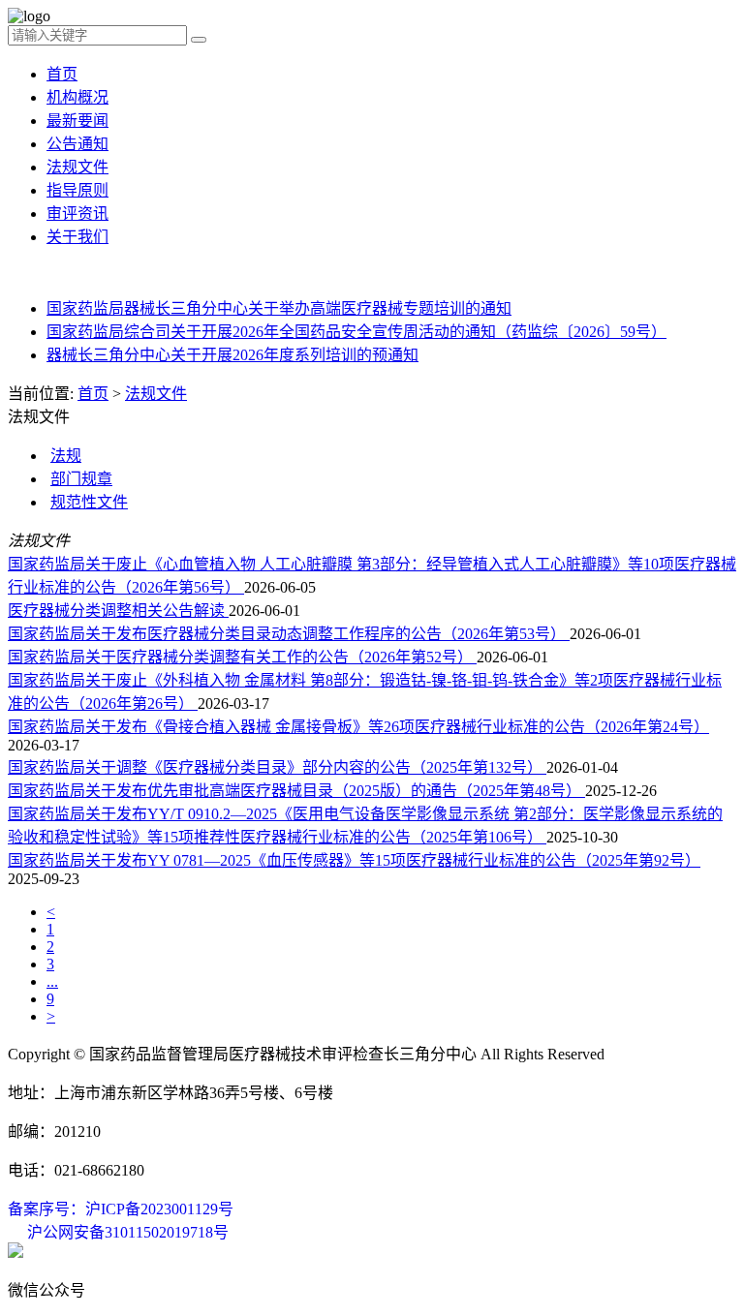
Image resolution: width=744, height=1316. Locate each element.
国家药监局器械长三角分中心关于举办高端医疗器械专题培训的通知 (279, 308)
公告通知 (77, 144)
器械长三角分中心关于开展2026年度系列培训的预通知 (232, 355)
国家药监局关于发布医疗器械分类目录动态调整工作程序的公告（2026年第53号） (289, 634)
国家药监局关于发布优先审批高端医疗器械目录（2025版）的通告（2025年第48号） (296, 790)
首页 (62, 74)
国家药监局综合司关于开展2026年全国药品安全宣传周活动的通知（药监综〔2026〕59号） (356, 331)
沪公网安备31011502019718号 (128, 1232)
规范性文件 (89, 502)
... (52, 981)
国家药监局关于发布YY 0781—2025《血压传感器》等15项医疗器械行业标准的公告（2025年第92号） (354, 860)
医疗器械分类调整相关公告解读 (118, 610)
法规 (65, 455)
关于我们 (77, 237)
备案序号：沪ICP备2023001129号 (120, 1209)
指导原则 (77, 190)
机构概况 (77, 97)
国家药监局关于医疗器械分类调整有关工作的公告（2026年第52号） (242, 657)
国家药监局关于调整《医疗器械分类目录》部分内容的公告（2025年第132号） (277, 767)
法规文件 (77, 167)
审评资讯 (77, 213)
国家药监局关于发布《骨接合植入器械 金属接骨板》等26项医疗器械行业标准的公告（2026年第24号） (358, 727)
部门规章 (81, 479)
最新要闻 (77, 120)
